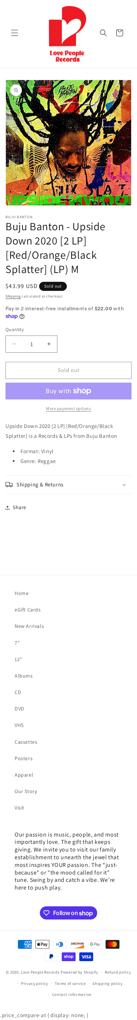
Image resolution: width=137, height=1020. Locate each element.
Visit (19, 807)
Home (21, 593)
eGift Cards (28, 609)
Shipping (13, 296)
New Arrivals (29, 626)
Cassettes (26, 742)
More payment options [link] (68, 408)
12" (18, 659)
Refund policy (118, 972)
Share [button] (19, 507)
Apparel (24, 774)
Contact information (72, 994)
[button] (15, 33)
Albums (24, 675)
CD (18, 692)
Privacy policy (34, 983)
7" (17, 643)
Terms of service (70, 983)
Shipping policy (107, 983)
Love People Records (40, 972)
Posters (24, 758)
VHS (19, 725)
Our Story (26, 791)
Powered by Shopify (79, 972)
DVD (19, 708)
